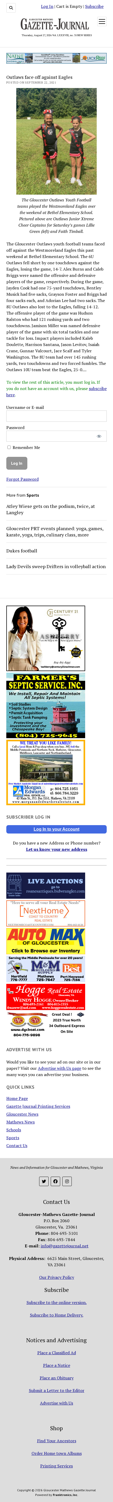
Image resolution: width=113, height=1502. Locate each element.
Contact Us (16, 1145)
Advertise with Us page (59, 1068)
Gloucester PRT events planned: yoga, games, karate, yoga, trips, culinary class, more (54, 531)
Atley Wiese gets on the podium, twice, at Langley (50, 509)
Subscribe (94, 6)
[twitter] (44, 1181)
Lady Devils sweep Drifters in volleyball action (56, 566)
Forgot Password (22, 479)
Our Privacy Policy (56, 1277)
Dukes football (21, 550)
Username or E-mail (25, 407)
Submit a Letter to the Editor (56, 1390)
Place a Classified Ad (56, 1353)
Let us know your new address (56, 849)
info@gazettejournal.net (65, 1246)
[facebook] (55, 1181)
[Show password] (99, 436)
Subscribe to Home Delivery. (56, 1315)
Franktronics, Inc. (65, 1495)
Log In (47, 6)
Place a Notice (56, 1365)
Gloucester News (22, 1114)
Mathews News (20, 1122)
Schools (13, 1130)
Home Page (17, 1098)
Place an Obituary (57, 1378)
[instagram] (67, 1181)
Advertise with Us (56, 1403)
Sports (12, 1138)
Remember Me (26, 447)
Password (15, 427)
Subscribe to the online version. (57, 1302)
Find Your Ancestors (56, 1441)
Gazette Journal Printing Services (38, 1106)
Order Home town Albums (57, 1453)
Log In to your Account (56, 829)
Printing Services (56, 1466)
